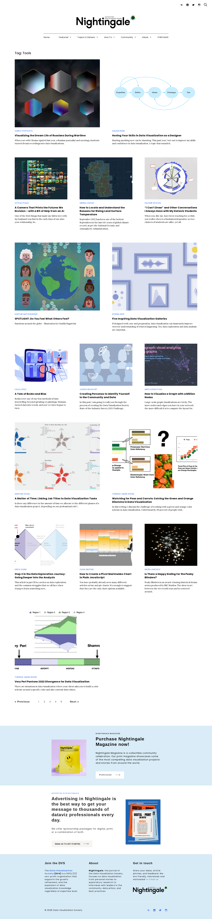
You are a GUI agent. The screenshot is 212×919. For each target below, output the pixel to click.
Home (47, 37)
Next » (74, 701)
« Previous (22, 701)
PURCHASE (163, 37)
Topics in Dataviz (86, 37)
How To (108, 37)
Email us (154, 879)
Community (127, 37)
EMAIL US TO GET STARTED (67, 844)
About (145, 37)
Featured (63, 37)
